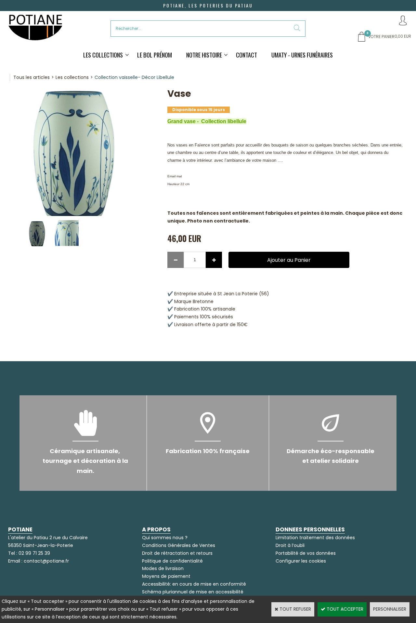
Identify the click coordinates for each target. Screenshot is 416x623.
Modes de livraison (163, 568)
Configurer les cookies (301, 561)
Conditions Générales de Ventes (178, 545)
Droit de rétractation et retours (177, 553)
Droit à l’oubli (290, 545)
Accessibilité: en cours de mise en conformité (194, 584)
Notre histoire (204, 54)
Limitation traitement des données (315, 537)
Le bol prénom (154, 54)
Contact (246, 54)
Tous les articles (31, 77)
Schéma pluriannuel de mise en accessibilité (192, 592)
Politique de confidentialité (172, 561)
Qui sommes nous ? (165, 537)
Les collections (72, 77)
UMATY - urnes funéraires (302, 54)
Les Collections (103, 54)
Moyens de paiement (166, 576)
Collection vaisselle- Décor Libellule (134, 77)
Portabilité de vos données (306, 553)
